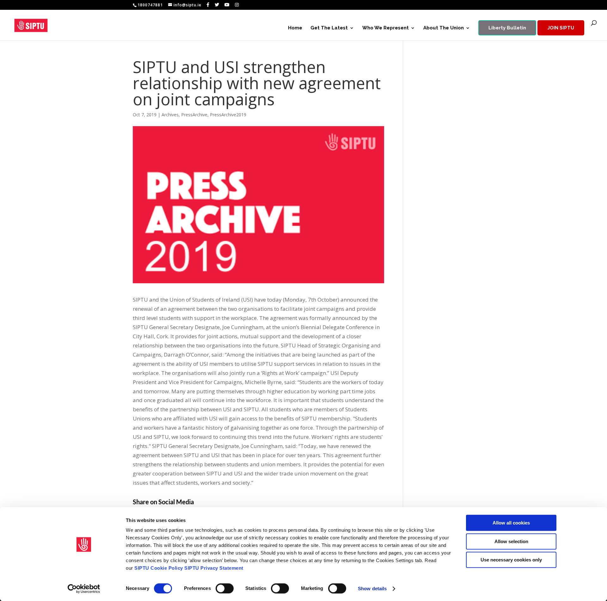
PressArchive (194, 115)
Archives (170, 115)
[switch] (225, 588)
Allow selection (511, 541)
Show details (372, 588)
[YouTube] (227, 5)
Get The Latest (329, 28)
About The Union (443, 28)
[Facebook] (208, 5)
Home (295, 28)
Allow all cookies (511, 522)
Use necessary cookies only (511, 559)
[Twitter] (217, 5)
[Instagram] (237, 5)
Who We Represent (385, 28)
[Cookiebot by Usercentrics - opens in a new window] (84, 588)
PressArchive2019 (228, 115)
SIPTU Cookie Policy (158, 568)
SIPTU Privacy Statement (213, 568)
